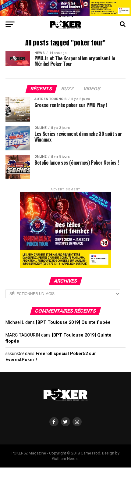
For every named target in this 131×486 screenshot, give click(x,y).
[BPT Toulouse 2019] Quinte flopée (73, 322)
